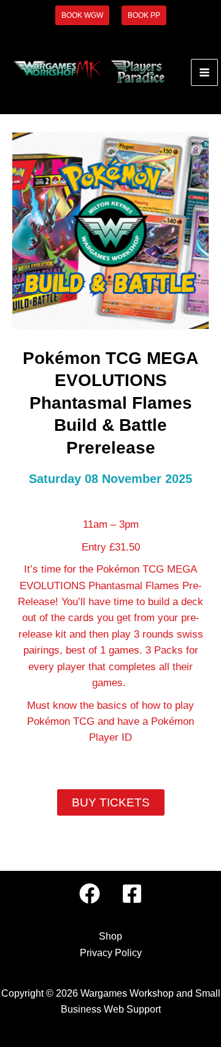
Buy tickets (111, 802)
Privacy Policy (111, 953)
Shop (110, 936)
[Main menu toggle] (204, 72)
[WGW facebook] (89, 893)
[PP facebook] (132, 893)
